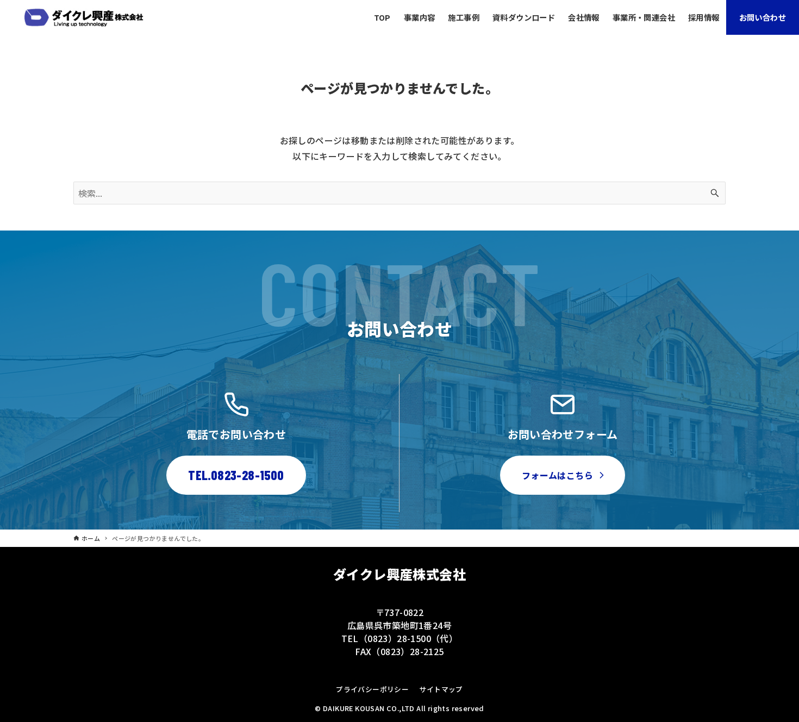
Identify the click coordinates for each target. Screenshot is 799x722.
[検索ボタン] (715, 193)
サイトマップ (441, 689)
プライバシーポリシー (372, 689)
